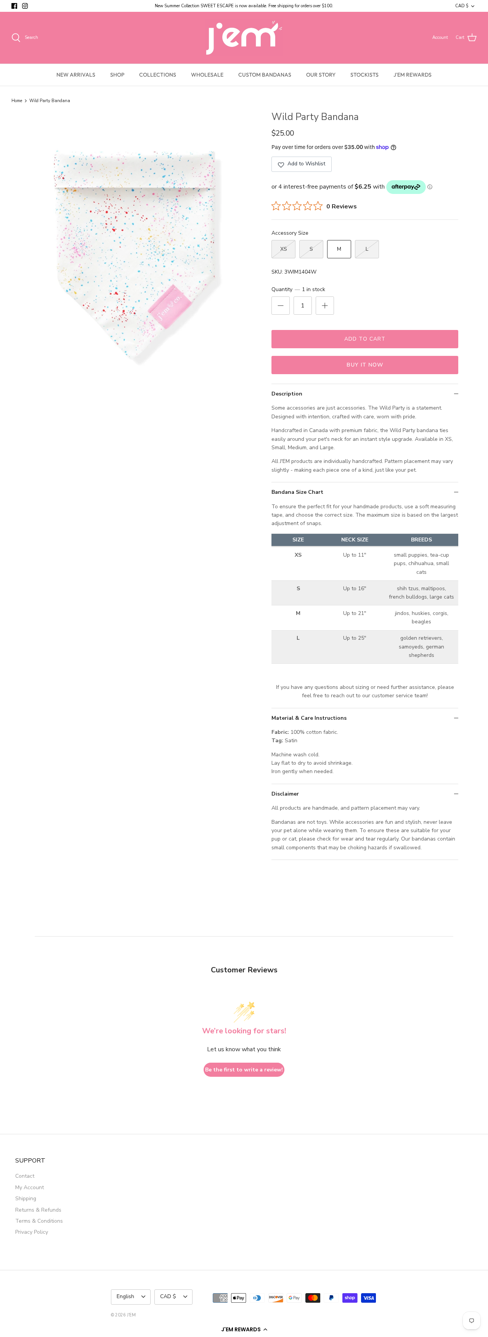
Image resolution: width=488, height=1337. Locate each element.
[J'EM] (244, 37)
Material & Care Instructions (309, 718)
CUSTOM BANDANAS (264, 74)
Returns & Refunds (38, 1210)
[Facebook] (14, 6)
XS (283, 249)
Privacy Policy (31, 1232)
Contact (24, 1176)
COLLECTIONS (157, 74)
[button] (244, 1329)
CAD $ (461, 6)
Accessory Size (289, 233)
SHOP (117, 74)
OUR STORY (321, 74)
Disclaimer (285, 793)
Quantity (298, 289)
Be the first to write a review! (244, 1069)
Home (16, 101)
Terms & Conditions (39, 1221)
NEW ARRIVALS (75, 74)
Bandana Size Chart (297, 492)
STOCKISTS (364, 74)
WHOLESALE (207, 74)
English (125, 1296)
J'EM (131, 1315)
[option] (134, 250)
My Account (29, 1187)
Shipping (25, 1198)
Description (286, 393)
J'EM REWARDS (412, 74)
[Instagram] (25, 6)
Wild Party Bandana (49, 101)
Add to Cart (364, 339)
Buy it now (365, 364)
